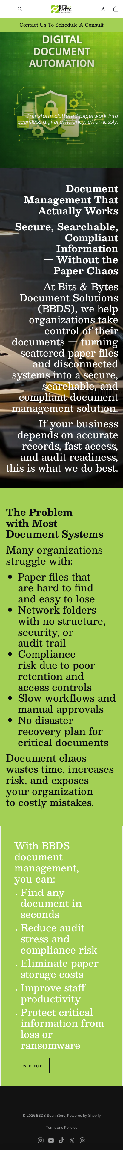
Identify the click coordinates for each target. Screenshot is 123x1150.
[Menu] (7, 9)
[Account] (102, 9)
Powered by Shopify (84, 1115)
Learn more (31, 1065)
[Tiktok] (61, 1140)
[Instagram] (40, 1140)
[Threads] (82, 1140)
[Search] (19, 9)
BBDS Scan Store (50, 1115)
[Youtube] (51, 1140)
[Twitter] (72, 1140)
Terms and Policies (61, 1127)
